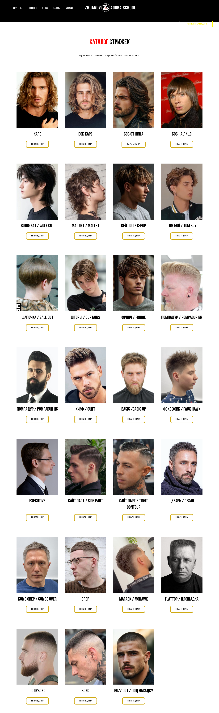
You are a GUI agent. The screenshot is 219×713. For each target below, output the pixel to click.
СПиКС (45, 8)
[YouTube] (136, 24)
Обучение (17, 8)
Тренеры (33, 8)
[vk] (142, 24)
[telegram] (148, 24)
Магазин (69, 8)
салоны (56, 8)
